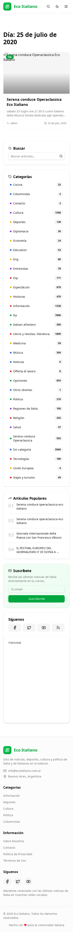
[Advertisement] (36, 682)
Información (11, 796)
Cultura (8, 809)
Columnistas (11, 822)
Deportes (9, 802)
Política (8, 815)
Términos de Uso (14, 860)
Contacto (9, 847)
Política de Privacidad (17, 854)
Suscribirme (36, 599)
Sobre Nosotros (13, 841)
